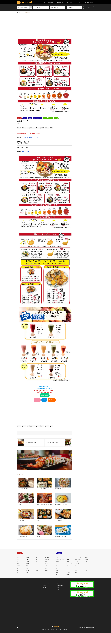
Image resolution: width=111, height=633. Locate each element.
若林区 (46, 570)
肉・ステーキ (68, 572)
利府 (36, 559)
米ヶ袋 (27, 570)
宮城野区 (18, 565)
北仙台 (18, 561)
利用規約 (44, 587)
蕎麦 (76, 572)
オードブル (77, 555)
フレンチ (57, 565)
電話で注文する (44, 395)
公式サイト (51, 399)
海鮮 (66, 570)
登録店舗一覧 (60, 2)
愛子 (27, 565)
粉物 (57, 572)
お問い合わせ (45, 585)
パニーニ (57, 563)
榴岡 (27, 568)
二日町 (27, 557)
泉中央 (19, 118)
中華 (85, 565)
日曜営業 (26, 432)
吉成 (46, 561)
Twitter (44, 399)
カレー (25, 118)
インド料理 (68, 555)
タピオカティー (78, 559)
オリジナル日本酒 (88, 555)
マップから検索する (70, 2)
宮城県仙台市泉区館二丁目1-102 (30, 137)
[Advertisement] (55, 27)
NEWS (58, 587)
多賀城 (27, 563)
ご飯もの (29, 118)
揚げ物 (76, 568)
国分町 (18, 563)
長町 (27, 572)
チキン (57, 561)
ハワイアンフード (69, 563)
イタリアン (58, 555)
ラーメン (76, 565)
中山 (46, 555)
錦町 (17, 572)
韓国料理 (67, 574)
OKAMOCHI (84, 627)
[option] (44, 75)
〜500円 (56, 118)
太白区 (46, 563)
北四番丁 (27, 561)
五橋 (36, 557)
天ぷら (57, 568)
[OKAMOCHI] (24, 2)
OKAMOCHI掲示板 (60, 585)
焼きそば (76, 570)
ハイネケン (77, 561)
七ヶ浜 (27, 555)
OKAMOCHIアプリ (46, 583)
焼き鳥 (86, 570)
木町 (36, 565)
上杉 (36, 555)
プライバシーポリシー (59, 629)
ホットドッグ (68, 565)
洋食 (57, 570)
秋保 (17, 570)
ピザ (85, 563)
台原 (36, 561)
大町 (36, 563)
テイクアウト (22, 432)
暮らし (58, 589)
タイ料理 (67, 559)
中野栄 (18, 557)
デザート (67, 561)
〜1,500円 (50, 118)
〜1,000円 (45, 118)
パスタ (86, 561)
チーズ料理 (86, 559)
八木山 (27, 559)
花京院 (37, 570)
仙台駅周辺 (47, 557)
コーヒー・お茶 (78, 557)
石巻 (46, 568)
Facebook (19, 627)
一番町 (18, 555)
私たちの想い (51, 2)
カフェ (57, 557)
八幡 (17, 559)
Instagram (37, 399)
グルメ (58, 583)
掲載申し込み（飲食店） (89, 2)
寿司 (66, 568)
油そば (86, 568)
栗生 (17, 568)
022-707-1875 (25, 151)
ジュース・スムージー (37, 118)
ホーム (43, 2)
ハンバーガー (77, 563)
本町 (46, 565)
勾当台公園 (47, 559)
